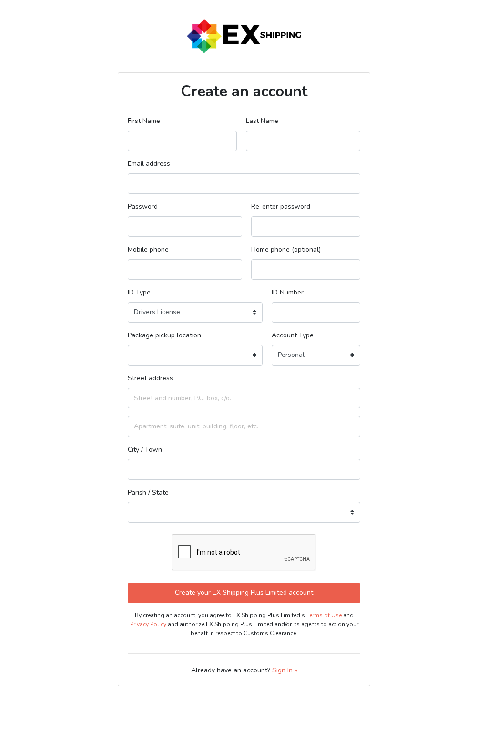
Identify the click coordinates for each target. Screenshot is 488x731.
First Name (144, 120)
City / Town (145, 449)
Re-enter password (280, 206)
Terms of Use (324, 615)
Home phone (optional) (286, 249)
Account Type (293, 335)
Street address (150, 378)
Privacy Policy (148, 624)
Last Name (262, 120)
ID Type (139, 292)
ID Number (288, 292)
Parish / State (148, 492)
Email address (149, 163)
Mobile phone (148, 249)
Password (143, 206)
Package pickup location (164, 335)
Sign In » (284, 670)
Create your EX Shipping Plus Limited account (244, 592)
